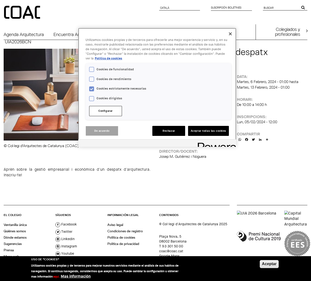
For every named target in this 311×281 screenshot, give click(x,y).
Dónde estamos (15, 237)
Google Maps (169, 256)
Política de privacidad (123, 244)
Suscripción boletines (226, 7)
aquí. (56, 277)
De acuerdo (102, 131)
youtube (67, 253)
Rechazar (169, 131)
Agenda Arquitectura (24, 34)
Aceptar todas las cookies (208, 131)
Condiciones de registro (125, 231)
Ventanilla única (15, 225)
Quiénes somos (15, 231)
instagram (68, 246)
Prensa (9, 250)
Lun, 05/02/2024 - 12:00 (257, 122)
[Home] (23, 12)
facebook (68, 224)
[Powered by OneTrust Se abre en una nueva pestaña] (215, 144)
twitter (66, 231)
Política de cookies (121, 237)
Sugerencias (13, 244)
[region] (157, 87)
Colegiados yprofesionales (287, 32)
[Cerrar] (230, 33)
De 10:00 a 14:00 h (252, 104)
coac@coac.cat (171, 251)
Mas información (76, 276)
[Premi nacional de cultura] (259, 243)
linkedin (67, 239)
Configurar (105, 111)
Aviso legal (115, 225)
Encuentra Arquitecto (74, 34)
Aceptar (269, 264)
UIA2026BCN (18, 41)
